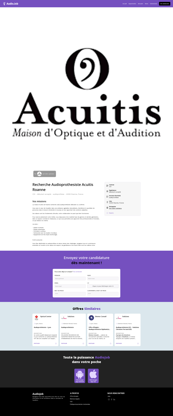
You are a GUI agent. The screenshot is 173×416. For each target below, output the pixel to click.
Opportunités (132, 3)
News (146, 3)
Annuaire (140, 3)
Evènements (153, 3)
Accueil (125, 3)
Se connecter (164, 4)
